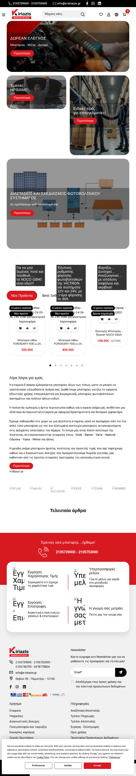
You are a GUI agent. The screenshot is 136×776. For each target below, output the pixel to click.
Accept (97, 765)
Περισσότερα (21, 465)
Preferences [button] (114, 757)
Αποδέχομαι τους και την (101, 684)
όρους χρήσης (108, 682)
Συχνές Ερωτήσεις (21, 737)
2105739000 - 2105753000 (30, 3)
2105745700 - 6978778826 (33, 666)
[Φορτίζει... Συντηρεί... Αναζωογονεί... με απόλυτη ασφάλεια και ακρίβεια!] (108, 261)
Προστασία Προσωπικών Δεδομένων (95, 737)
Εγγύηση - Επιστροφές (85, 727)
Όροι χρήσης (79, 732)
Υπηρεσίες (16, 716)
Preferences (38, 765)
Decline (68, 765)
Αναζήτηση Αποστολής (85, 710)
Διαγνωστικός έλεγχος (24, 721)
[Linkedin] (99, 3)
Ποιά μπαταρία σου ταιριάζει (28, 727)
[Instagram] (93, 3)
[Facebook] (87, 3)
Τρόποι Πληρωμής (82, 716)
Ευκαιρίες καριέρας (22, 732)
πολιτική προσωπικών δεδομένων (103, 686)
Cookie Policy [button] (43, 757)
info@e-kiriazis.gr (69, 3)
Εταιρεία (15, 710)
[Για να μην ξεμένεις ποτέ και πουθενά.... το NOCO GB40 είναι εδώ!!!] (27, 261)
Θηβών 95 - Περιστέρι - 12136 (35, 679)
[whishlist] (101, 15)
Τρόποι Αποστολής (83, 721)
